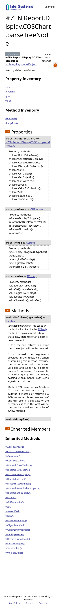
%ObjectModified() (15, 525)
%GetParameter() (14, 502)
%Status (10, 321)
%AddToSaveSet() (14, 446)
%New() (42, 329)
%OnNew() (11, 118)
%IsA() (8, 506)
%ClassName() (13, 455)
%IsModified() (12, 511)
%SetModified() (13, 548)
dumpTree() (11, 123)
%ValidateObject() (14, 552)
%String (30, 242)
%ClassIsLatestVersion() (17, 451)
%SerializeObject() (15, 543)
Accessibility (44, 603)
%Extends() (11, 497)
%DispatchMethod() (15, 478)
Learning (50, 7)
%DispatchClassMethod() (18, 465)
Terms (18, 603)
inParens (10, 91)
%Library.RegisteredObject (21, 64)
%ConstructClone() (15, 460)
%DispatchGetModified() (18, 469)
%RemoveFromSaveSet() (18, 538)
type (7, 96)
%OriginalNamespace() (17, 529)
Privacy (10, 603)
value (8, 100)
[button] (7, 131)
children (9, 86)
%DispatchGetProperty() (18, 474)
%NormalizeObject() (16, 520)
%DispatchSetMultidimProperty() (22, 488)
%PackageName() (14, 534)
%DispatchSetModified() (18, 483)
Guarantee (30, 603)
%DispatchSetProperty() (18, 492)
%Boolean (37, 209)
